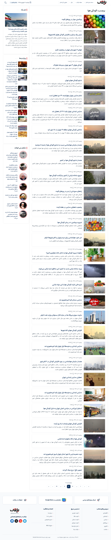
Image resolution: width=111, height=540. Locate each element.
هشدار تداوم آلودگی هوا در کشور (71, 160)
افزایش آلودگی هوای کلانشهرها (71, 330)
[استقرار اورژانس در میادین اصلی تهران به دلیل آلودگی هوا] (94, 410)
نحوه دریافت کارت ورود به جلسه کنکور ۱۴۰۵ (11, 127)
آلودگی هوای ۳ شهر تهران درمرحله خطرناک (67, 65)
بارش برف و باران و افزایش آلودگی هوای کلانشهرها (65, 35)
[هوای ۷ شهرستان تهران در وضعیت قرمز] (94, 52)
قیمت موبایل (75, 523)
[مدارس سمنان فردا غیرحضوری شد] (94, 302)
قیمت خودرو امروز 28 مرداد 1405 (12, 98)
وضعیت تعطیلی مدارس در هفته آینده (69, 207)
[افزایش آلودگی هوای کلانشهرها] (94, 332)
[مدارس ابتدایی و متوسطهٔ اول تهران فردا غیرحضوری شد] (94, 348)
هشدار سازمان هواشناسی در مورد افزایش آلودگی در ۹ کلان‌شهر (61, 361)
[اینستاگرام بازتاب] (20, 521)
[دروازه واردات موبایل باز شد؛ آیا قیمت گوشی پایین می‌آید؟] (22, 105)
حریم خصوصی (48, 520)
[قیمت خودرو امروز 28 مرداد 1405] (22, 99)
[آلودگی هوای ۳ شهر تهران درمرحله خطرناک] (94, 67)
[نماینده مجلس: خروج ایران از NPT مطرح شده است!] (23, 205)
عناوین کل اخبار (63, 2)
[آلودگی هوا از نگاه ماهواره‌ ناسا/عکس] (94, 441)
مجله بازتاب (79, 2)
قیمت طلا (76, 516)
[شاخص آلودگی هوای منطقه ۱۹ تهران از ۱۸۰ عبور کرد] (94, 132)
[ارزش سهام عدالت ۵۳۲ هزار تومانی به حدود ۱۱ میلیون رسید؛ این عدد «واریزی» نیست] (22, 119)
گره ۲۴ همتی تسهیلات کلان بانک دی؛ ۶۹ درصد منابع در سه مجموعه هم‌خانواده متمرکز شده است (11, 80)
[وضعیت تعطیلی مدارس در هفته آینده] (94, 209)
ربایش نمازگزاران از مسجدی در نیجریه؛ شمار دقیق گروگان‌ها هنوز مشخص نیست (12, 168)
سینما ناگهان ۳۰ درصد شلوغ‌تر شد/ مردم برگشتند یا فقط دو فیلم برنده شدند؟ (12, 188)
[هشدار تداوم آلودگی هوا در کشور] (94, 162)
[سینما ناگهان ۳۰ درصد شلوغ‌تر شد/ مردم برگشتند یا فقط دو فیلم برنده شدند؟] (23, 187)
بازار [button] (72, 2)
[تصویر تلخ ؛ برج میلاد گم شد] (94, 472)
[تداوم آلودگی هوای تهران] (94, 82)
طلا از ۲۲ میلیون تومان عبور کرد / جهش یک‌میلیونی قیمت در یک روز (11, 135)
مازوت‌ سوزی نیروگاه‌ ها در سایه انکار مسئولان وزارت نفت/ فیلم (61, 315)
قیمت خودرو (75, 513)
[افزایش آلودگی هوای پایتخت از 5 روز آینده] (94, 425)
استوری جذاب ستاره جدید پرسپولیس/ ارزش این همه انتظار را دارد (11, 112)
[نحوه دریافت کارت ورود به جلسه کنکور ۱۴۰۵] (22, 128)
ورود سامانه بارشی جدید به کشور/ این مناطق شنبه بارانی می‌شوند (60, 269)
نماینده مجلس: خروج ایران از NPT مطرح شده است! (12, 206)
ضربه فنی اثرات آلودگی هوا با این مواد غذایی (67, 285)
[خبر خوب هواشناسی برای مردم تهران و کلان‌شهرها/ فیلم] (94, 239)
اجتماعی (105, 516)
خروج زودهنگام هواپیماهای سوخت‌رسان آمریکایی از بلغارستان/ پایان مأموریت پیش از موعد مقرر (12, 157)
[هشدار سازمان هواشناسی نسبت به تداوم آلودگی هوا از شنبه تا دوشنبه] (94, 147)
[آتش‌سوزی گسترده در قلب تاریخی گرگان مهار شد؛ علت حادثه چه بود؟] (22, 64)
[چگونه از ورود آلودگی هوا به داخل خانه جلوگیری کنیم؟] (94, 255)
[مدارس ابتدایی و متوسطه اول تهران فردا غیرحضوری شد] (94, 394)
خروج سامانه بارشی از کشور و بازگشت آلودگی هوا (65, 175)
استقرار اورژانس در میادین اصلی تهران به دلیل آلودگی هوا (62, 408)
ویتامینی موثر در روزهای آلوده (72, 19)
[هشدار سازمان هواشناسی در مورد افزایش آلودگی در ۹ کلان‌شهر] (94, 363)
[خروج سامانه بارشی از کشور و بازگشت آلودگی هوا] (94, 177)
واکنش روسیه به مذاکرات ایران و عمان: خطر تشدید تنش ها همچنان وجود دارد (12, 178)
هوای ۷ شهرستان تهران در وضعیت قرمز (68, 50)
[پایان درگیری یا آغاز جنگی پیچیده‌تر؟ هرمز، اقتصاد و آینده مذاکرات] (16, 20)
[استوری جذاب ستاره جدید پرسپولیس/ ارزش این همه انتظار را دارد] (22, 112)
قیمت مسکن (75, 520)
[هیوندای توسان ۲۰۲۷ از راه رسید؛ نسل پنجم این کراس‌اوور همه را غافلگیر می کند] (23, 214)
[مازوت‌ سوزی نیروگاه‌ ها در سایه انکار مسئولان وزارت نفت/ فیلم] (94, 317)
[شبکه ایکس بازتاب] (16, 521)
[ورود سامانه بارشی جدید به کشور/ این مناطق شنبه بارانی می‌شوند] (94, 271)
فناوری (105, 526)
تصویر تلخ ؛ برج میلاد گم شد (72, 470)
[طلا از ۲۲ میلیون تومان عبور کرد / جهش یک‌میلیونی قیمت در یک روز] (22, 134)
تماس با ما (49, 516)
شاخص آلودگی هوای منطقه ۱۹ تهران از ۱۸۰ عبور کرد (65, 130)
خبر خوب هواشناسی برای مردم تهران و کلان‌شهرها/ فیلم (63, 238)
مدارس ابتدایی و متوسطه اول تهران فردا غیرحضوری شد (63, 392)
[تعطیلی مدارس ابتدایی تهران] (94, 379)
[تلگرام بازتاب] (25, 521)
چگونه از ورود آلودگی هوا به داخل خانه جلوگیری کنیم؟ (64, 253)
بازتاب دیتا (75, 529)
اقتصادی (105, 513)
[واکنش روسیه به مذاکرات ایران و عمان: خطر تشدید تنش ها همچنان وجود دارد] (23, 177)
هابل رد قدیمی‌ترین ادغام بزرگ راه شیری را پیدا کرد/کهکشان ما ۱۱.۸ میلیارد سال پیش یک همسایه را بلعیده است (11, 90)
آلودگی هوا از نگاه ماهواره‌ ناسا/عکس (70, 439)
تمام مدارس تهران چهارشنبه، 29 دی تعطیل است (65, 95)
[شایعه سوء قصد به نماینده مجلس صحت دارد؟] (23, 197)
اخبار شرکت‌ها (75, 526)
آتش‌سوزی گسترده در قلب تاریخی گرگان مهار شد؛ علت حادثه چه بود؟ (11, 64)
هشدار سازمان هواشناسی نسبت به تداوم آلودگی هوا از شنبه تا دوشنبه (58, 145)
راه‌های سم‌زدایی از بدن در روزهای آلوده (69, 191)
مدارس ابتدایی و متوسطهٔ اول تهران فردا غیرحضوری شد (63, 346)
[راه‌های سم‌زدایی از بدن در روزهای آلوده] (94, 193)
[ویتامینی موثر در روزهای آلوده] (94, 21)
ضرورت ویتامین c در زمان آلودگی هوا (69, 222)
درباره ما (50, 513)
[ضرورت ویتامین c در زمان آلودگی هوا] (94, 224)
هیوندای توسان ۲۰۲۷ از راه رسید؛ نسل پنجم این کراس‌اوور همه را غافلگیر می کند (11, 215)
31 (56, 486)
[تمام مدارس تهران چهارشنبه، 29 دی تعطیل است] (94, 97)
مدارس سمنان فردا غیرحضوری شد (70, 300)
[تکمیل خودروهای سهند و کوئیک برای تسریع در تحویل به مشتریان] (22, 71)
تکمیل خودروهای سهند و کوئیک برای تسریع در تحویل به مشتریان (11, 71)
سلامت (105, 529)
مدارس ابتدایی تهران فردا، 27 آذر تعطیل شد (67, 111)
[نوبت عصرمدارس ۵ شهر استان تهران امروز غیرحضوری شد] (94, 456)
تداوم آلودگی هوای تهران (73, 80)
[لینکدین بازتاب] (12, 521)
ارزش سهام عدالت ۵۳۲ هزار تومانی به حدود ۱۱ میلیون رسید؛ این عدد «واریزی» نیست (12, 120)
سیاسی (105, 520)
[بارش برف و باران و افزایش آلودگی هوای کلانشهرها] (94, 36)
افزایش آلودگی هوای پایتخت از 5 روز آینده (68, 424)
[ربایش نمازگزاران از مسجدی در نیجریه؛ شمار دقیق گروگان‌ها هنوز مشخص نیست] (23, 167)
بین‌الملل (105, 523)
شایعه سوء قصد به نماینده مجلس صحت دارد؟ (11, 196)
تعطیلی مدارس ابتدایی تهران (72, 377)
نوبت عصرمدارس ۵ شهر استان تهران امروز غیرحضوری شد (62, 454)
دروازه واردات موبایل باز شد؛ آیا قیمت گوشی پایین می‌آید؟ (11, 106)
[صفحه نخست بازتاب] (14, 510)
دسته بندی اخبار (89, 2)
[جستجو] (5, 2)
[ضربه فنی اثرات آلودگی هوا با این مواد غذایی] (94, 286)
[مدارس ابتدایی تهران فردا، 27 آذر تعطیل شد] (94, 113)
